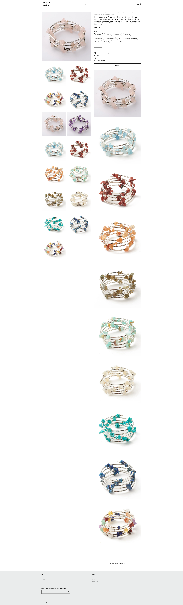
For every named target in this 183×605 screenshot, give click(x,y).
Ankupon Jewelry (45, 4)
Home (59, 4)
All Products (66, 4)
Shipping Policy (95, 581)
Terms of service (95, 579)
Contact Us (74, 4)
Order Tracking (82, 4)
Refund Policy (94, 583)
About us (43, 579)
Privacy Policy (94, 576)
